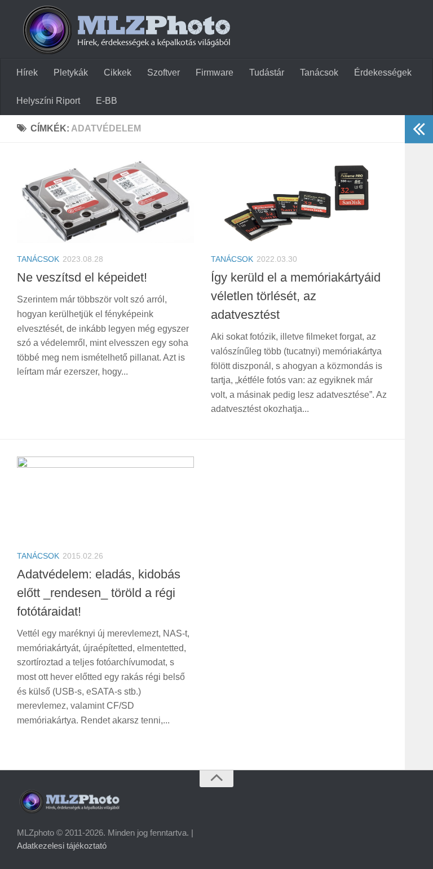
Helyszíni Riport (48, 101)
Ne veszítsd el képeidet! (82, 277)
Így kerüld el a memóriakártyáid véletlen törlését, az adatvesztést (296, 296)
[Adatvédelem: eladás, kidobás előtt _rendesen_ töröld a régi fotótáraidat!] (105, 498)
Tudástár (266, 72)
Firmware (214, 72)
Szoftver (163, 72)
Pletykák (71, 72)
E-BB (106, 101)
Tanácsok (319, 72)
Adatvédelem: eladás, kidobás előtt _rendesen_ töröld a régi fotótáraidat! (98, 592)
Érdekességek (383, 72)
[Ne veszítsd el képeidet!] (105, 201)
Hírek (27, 72)
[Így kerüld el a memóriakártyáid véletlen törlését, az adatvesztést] (299, 201)
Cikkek (117, 72)
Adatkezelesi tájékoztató (62, 845)
